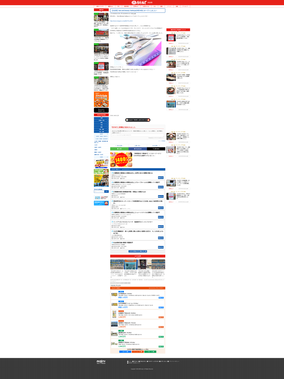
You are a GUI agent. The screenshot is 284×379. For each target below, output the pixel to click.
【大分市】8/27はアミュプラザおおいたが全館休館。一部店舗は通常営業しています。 (183, 37)
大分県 (134, 13)
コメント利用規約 (161, 140)
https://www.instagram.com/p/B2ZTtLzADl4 (121, 21)
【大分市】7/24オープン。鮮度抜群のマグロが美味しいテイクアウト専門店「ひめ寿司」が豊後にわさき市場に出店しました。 (183, 150)
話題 (161, 6)
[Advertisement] (178, 18)
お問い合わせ (164, 361)
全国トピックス (100, 6)
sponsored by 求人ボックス (127, 169)
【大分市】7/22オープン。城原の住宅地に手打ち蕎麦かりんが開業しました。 (183, 50)
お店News (135, 6)
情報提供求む (143, 361)
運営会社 (136, 361)
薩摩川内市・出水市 (98, 154)
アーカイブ (185, 6)
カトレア (112, 283)
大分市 (150, 2)
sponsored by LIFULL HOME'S (156, 288)
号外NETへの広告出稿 (153, 361)
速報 (177, 6)
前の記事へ (120, 145)
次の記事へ (155, 145)
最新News (110, 6)
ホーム (130, 361)
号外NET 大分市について (134, 362)
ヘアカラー (117, 283)
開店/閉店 (126, 6)
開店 (129, 283)
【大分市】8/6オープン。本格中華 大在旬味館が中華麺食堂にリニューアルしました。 (101, 39)
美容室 (126, 283)
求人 (119, 6)
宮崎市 (95, 149)
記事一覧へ (138, 145)
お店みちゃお (146, 6)
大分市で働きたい (116, 169)
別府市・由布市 (97, 147)
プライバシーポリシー (174, 361)
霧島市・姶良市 (97, 152)
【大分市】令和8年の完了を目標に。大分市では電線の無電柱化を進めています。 (183, 103)
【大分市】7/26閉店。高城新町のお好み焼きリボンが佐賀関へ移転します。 (183, 76)
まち (155, 6)
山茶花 (119, 285)
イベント (169, 6)
